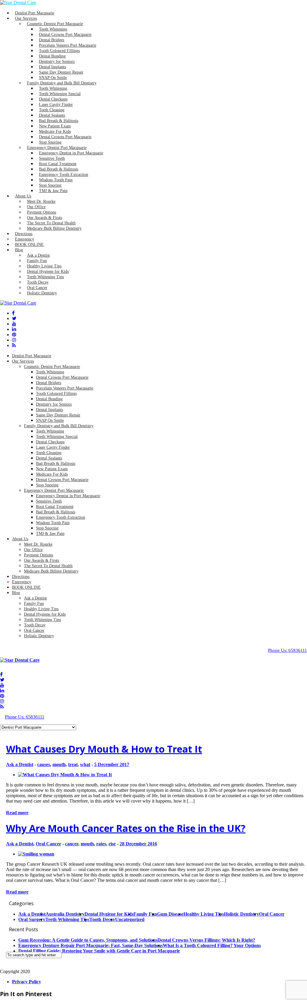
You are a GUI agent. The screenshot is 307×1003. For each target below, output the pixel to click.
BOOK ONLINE (29, 244)
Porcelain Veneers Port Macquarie (64, 388)
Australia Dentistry (65, 914)
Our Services (23, 361)
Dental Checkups (50, 442)
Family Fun (34, 603)
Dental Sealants (49, 458)
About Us (23, 196)
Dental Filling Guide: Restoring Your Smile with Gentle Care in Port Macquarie (99, 950)
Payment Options (38, 555)
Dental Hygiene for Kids (45, 614)
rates (101, 843)
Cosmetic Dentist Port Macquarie (52, 366)
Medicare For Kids (52, 474)
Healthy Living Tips (41, 609)
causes (43, 764)
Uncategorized (130, 919)
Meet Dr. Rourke (38, 544)
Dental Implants (49, 409)
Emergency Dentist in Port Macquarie (71, 153)
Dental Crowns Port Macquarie (65, 137)
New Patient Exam (52, 469)
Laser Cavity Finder (53, 447)
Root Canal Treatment (54, 506)
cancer (71, 843)
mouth (59, 764)
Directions (20, 576)
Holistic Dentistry (42, 293)
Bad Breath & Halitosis (55, 463)
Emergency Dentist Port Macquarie (54, 490)
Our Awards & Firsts (41, 560)
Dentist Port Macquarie (31, 356)
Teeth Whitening (50, 372)
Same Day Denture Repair (58, 415)
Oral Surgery (31, 919)
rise (112, 843)
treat (73, 764)
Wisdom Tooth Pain (53, 522)
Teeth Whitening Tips (42, 619)
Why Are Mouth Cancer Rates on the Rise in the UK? (126, 828)
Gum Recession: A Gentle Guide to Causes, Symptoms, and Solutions (87, 940)
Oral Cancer (34, 630)
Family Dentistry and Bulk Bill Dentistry (59, 426)
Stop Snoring (47, 485)
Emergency (21, 582)
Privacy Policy (26, 981)
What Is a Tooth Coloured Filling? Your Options (212, 945)
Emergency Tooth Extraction (60, 517)
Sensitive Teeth (49, 501)
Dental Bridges (48, 382)
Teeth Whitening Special (57, 436)
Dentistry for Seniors (54, 404)
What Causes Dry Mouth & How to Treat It (104, 748)
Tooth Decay (35, 625)
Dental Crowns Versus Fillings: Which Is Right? (206, 940)
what (85, 764)
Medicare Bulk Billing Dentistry (54, 228)
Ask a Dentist (35, 598)
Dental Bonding (49, 399)
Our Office (33, 549)
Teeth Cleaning (48, 452)
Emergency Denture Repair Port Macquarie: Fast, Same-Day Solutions (90, 945)
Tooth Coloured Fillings (56, 393)
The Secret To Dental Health (48, 566)
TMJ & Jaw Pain (53, 190)
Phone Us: (287, 650)
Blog (19, 250)
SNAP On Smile (50, 420)
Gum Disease (170, 914)
